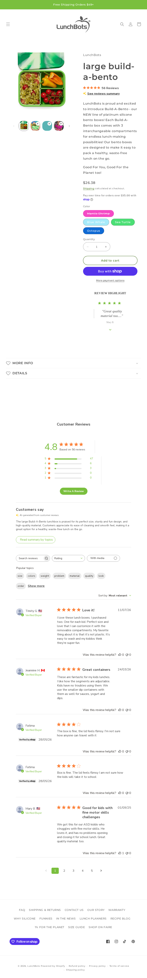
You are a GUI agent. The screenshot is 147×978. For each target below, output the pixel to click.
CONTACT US (74, 910)
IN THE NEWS (66, 918)
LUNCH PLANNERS (93, 918)
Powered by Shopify (53, 966)
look (101, 576)
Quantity (89, 239)
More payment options (110, 280)
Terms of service (119, 966)
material (75, 576)
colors (31, 576)
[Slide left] (14, 126)
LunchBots (33, 966)
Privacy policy (97, 966)
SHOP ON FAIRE (100, 927)
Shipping (88, 188)
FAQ (22, 910)
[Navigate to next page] (101, 871)
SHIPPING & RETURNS (45, 910)
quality (89, 576)
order (21, 586)
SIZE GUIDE (76, 927)
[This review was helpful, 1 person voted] (119, 853)
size (20, 576)
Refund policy (77, 966)
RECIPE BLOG (120, 918)
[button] (8, 24)
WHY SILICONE (25, 918)
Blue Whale (96, 222)
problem (59, 576)
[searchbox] (29, 558)
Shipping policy (75, 969)
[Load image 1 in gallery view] (24, 126)
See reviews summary (103, 94)
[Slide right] (69, 126)
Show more (36, 586)
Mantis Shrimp (100, 214)
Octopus (93, 230)
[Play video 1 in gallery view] (35, 126)
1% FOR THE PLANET (49, 927)
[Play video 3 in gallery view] (59, 126)
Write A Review (73, 491)
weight (45, 576)
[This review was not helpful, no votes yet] (127, 655)
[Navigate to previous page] (46, 871)
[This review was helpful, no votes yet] (119, 655)
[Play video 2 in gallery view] (47, 126)
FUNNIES (45, 918)
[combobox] (68, 558)
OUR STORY (96, 910)
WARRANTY (116, 910)
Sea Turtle (123, 222)
